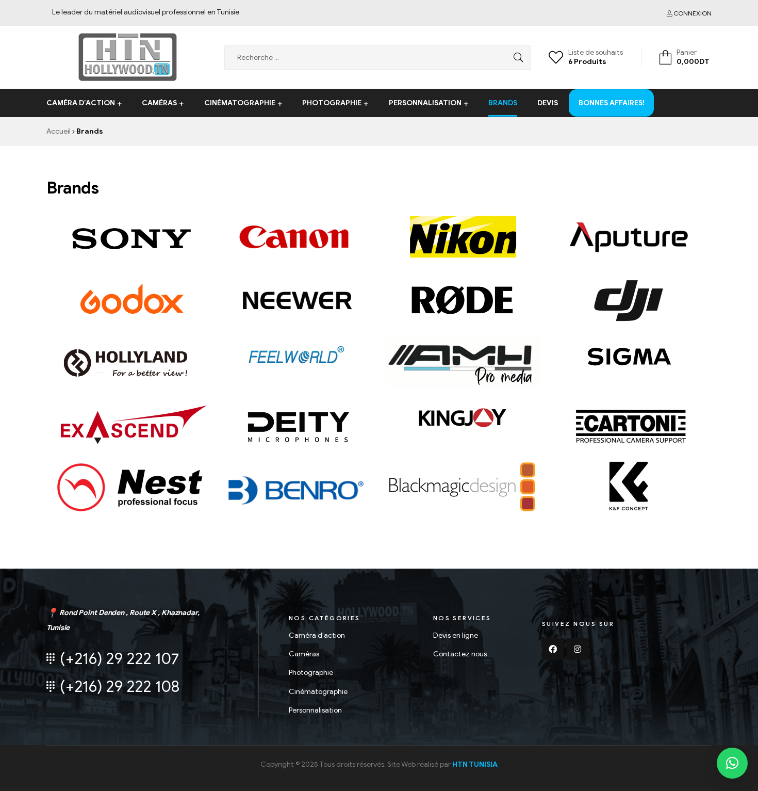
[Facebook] (553, 649)
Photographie (331, 103)
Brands (502, 103)
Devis (547, 103)
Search (515, 57)
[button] (732, 763)
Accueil (58, 131)
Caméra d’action (80, 103)
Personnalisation (425, 103)
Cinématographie (239, 103)
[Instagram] (578, 649)
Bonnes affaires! (612, 88)
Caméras (159, 103)
